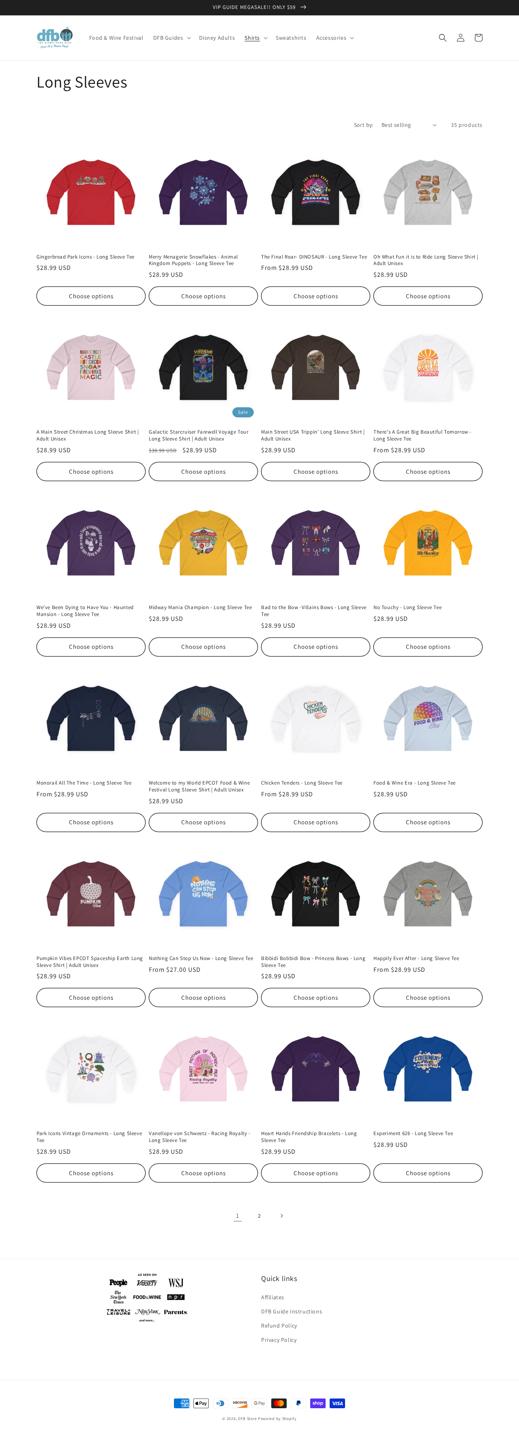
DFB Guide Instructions (291, 1311)
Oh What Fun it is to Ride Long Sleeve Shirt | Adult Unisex (425, 260)
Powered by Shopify (277, 1418)
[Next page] (281, 1216)
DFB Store (247, 1418)
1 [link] (237, 1215)
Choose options (91, 296)
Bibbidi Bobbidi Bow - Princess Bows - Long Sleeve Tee (313, 962)
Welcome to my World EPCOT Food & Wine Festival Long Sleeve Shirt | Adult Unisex (199, 786)
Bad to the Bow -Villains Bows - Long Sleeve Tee (314, 611)
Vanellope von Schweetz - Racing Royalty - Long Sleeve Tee (200, 1137)
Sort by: (363, 124)
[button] (171, 37)
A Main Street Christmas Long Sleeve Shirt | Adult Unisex (87, 435)
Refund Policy (279, 1325)
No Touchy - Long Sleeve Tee (407, 607)
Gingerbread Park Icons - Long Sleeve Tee (85, 257)
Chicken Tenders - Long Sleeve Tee (302, 783)
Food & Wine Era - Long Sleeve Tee (414, 783)
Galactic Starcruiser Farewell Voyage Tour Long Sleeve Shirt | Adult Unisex (199, 435)
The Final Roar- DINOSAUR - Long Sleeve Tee (314, 257)
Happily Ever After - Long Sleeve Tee (416, 958)
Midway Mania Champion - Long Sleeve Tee (200, 607)
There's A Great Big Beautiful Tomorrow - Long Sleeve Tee (422, 435)
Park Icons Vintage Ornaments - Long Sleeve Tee (89, 1137)
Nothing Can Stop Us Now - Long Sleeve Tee (201, 958)
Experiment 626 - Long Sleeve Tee (413, 1133)
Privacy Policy (278, 1339)
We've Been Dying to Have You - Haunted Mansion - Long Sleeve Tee (85, 611)
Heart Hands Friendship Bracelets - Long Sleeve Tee (309, 1137)
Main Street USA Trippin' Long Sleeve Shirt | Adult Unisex (313, 435)
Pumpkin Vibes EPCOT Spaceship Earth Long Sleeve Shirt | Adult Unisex (89, 962)
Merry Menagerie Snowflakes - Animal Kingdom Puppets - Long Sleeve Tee (193, 260)
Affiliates (272, 1297)
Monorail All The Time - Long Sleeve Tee (83, 783)
